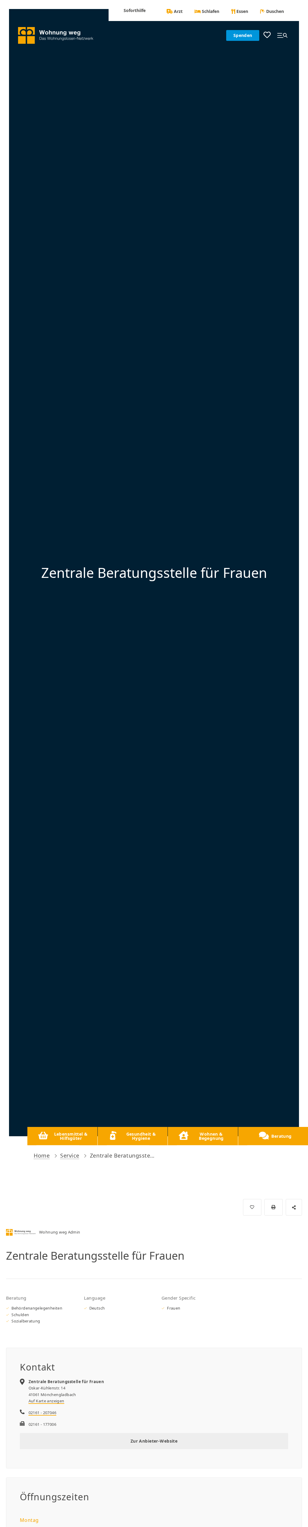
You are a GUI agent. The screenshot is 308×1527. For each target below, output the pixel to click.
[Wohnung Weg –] (58, 35)
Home (42, 1155)
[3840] (252, 1207)
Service (69, 1155)
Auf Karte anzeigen (46, 1401)
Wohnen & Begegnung (211, 1136)
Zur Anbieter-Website (154, 1441)
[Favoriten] (267, 35)
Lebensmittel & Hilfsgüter (71, 1136)
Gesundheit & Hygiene (141, 1136)
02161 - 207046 (42, 1412)
